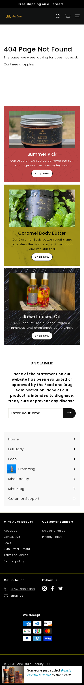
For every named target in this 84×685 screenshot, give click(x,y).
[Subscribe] (69, 413)
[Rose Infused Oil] (42, 291)
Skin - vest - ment (17, 549)
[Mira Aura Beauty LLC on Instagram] (44, 588)
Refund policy (14, 561)
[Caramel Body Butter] (42, 208)
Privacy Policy (52, 537)
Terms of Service (16, 555)
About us (10, 531)
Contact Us (12, 537)
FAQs (7, 543)
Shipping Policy (53, 531)
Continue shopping (19, 64)
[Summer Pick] (42, 129)
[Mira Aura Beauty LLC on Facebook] (52, 588)
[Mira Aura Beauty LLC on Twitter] (60, 588)
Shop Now (42, 173)
